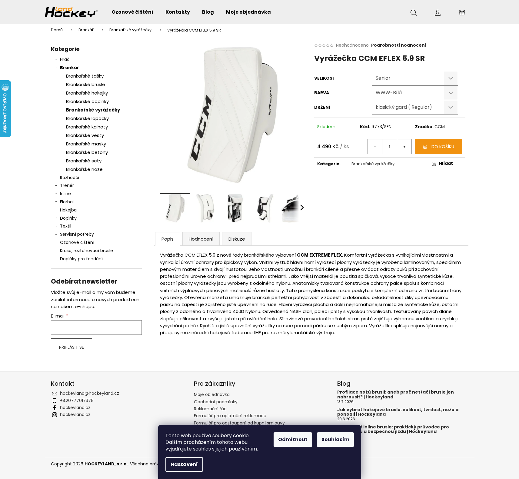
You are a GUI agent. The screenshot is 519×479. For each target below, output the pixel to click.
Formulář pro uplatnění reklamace (230, 416)
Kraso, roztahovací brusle (86, 251)
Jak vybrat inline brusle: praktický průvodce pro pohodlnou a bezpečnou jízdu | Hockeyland (393, 429)
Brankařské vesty (85, 135)
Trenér (67, 185)
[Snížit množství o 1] (375, 146)
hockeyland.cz (75, 407)
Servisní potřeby (77, 234)
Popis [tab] (167, 239)
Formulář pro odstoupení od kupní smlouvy (239, 423)
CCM (439, 127)
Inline (65, 194)
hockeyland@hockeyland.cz (89, 393)
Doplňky (68, 218)
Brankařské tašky (85, 76)
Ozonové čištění (77, 242)
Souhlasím (335, 439)
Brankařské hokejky (87, 93)
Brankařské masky (86, 144)
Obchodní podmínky (216, 402)
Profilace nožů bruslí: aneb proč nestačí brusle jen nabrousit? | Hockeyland (395, 394)
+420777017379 (77, 401)
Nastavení (184, 464)
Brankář (69, 68)
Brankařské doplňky (87, 101)
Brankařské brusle (85, 84)
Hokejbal (69, 210)
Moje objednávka (212, 394)
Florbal (67, 202)
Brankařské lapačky (87, 118)
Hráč (64, 59)
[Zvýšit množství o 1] (404, 146)
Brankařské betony (87, 152)
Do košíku (442, 147)
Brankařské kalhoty (87, 127)
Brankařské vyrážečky (93, 110)
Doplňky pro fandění (81, 259)
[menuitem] (132, 12)
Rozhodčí (69, 178)
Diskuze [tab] (236, 239)
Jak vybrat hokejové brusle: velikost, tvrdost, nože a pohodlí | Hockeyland (397, 412)
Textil (65, 226)
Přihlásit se (71, 347)
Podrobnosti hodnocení (398, 45)
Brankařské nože (84, 169)
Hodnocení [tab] (201, 239)
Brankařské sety (83, 161)
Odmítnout (293, 439)
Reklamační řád (210, 409)
